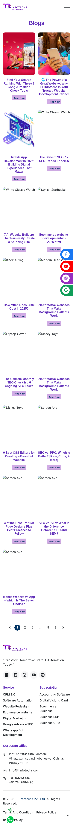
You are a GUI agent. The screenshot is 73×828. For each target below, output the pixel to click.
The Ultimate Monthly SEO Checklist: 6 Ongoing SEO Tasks (19, 382)
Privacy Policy (46, 812)
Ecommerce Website (17, 712)
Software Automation (18, 700)
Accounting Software (54, 694)
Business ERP (49, 717)
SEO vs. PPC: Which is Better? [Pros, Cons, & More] (54, 456)
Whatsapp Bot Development (13, 732)
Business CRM (49, 723)
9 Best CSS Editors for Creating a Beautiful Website (19, 456)
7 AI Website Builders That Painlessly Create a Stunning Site (19, 238)
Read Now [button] (19, 98)
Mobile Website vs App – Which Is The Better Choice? (19, 600)
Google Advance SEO (18, 724)
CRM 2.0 (9, 694)
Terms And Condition (18, 812)
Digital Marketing (15, 718)
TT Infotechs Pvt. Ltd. (30, 799)
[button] (67, 6)
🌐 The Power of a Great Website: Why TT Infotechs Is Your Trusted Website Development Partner (54, 87)
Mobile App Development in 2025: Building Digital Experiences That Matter (19, 164)
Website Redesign (16, 706)
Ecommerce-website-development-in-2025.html (54, 238)
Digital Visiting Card (53, 700)
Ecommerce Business (47, 708)
